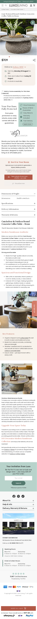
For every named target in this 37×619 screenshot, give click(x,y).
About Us (6, 501)
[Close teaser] (31, 317)
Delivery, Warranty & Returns (15, 508)
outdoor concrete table (12, 351)
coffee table (24, 338)
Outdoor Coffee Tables (17, 454)
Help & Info (7, 504)
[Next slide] (33, 379)
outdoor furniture (16, 249)
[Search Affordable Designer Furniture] (6, 5)
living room (5, 249)
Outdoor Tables (9, 450)
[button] (2, 5)
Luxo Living (21, 593)
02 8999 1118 (14, 543)
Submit (18, 483)
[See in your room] (33, 22)
